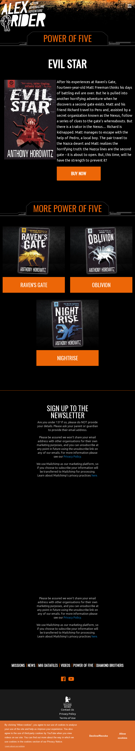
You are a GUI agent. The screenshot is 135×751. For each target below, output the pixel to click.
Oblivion (101, 285)
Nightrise (67, 358)
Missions (18, 665)
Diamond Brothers (110, 665)
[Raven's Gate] (34, 251)
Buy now (78, 173)
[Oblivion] (101, 251)
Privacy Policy (67, 713)
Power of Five (83, 665)
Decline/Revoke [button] (98, 735)
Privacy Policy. (73, 456)
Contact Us (67, 709)
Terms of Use (67, 718)
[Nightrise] (67, 324)
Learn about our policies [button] (15, 746)
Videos (65, 665)
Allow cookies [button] (122, 735)
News (31, 665)
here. (95, 475)
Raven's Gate (33, 285)
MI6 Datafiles (48, 665)
